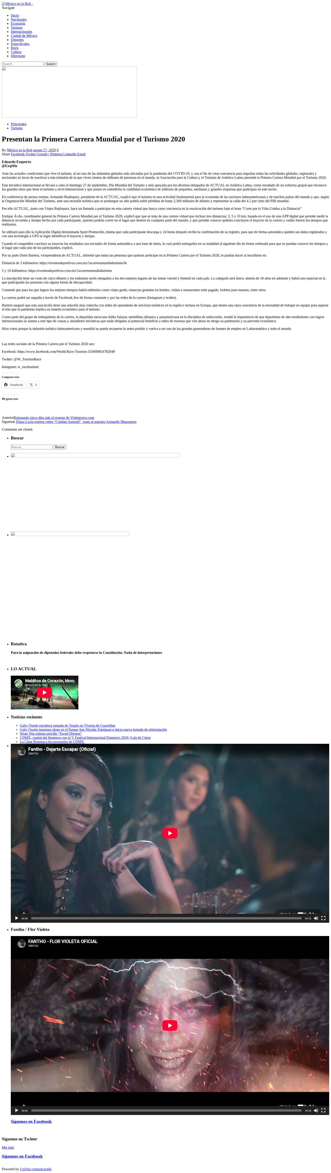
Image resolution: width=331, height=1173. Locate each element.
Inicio (15, 15)
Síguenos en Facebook (31, 1121)
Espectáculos (20, 44)
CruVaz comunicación (35, 1169)
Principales (18, 124)
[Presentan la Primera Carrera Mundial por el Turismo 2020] (69, 116)
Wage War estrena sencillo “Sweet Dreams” (51, 733)
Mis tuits (8, 1147)
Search (50, 64)
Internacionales (21, 32)
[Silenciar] (316, 918)
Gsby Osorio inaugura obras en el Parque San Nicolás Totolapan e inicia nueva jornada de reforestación (93, 729)
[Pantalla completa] (323, 918)
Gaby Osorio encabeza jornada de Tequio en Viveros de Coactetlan (67, 725)
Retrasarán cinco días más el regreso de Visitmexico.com (54, 418)
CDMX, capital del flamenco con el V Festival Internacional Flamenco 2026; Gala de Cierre (85, 738)
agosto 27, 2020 (44, 150)
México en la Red (19, 150)
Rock (14, 48)
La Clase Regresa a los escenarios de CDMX (52, 742)
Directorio (18, 56)
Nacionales (19, 19)
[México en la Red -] (17, 4)
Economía (18, 23)
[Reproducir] (16, 918)
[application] (170, 833)
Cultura (16, 52)
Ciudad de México (24, 36)
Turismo (17, 27)
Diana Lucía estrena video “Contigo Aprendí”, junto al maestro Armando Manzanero (76, 422)
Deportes (17, 40)
